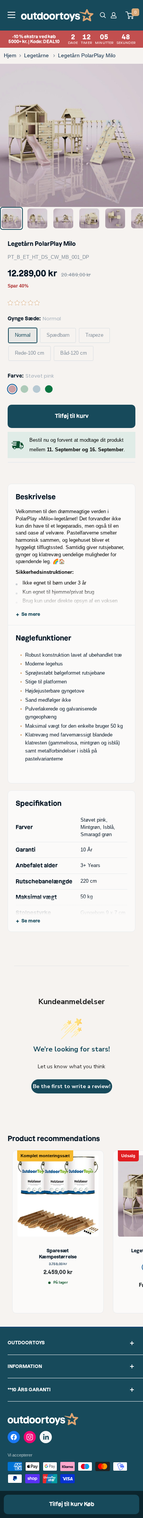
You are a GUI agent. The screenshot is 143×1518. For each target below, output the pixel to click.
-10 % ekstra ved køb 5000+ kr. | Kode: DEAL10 (71, 39)
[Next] (131, 135)
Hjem (10, 55)
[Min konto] (115, 15)
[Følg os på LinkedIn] (46, 1437)
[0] (130, 15)
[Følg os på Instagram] (30, 1438)
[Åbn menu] (11, 15)
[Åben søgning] (103, 15)
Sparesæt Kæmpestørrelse (58, 1254)
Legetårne (37, 55)
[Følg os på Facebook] (14, 1438)
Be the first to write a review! (72, 1086)
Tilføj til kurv (71, 416)
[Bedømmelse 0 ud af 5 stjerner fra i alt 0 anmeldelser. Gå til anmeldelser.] (25, 302)
